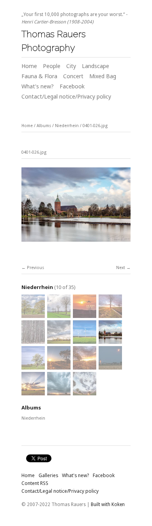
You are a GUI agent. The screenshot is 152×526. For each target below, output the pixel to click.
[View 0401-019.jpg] (84, 392)
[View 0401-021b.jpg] (33, 392)
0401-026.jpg (95, 125)
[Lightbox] (76, 243)
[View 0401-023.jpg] (84, 366)
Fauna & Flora (39, 76)
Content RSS (34, 483)
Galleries (48, 475)
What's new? (37, 86)
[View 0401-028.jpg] (59, 340)
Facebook (72, 86)
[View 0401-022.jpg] (110, 366)
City (71, 66)
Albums (44, 125)
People (51, 66)
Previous (35, 267)
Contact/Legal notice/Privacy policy (66, 96)
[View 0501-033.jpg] (33, 314)
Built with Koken (108, 504)
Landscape (95, 66)
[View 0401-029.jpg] (33, 340)
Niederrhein (67, 125)
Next (120, 267)
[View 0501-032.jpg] (59, 314)
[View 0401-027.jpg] (84, 340)
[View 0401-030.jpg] (110, 314)
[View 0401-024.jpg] (59, 366)
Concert (73, 76)
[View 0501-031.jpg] (84, 314)
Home (29, 66)
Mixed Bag (102, 76)
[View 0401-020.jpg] (59, 392)
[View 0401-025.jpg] (33, 366)
